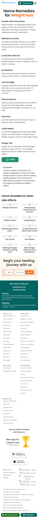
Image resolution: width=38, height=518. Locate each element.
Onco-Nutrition (26, 335)
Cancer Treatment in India (11, 497)
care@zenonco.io (19, 287)
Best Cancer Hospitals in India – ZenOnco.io (16, 510)
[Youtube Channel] (28, 473)
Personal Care (8, 423)
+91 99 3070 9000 (19, 290)
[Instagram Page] (27, 477)
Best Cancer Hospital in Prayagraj (7, 335)
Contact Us (7, 351)
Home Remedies (26, 368)
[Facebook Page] (27, 469)
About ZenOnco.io (9, 316)
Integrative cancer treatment (11, 502)
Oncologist (7, 368)
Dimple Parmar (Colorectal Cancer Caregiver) (16, 500)
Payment (6, 354)
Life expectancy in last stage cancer (14, 489)
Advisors (6, 341)
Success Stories (26, 381)
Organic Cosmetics (10, 420)
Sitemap (5, 477)
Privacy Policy (7, 475)
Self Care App (25, 360)
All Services (25, 316)
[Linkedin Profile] (27, 481)
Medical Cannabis (9, 401)
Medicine (7, 399)
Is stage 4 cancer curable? (11, 492)
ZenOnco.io (7, 470)
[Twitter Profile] (27, 484)
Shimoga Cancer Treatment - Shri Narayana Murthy (18, 494)
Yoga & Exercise (26, 351)
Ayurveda (24, 338)
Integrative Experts (9, 371)
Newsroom (7, 347)
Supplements (8, 410)
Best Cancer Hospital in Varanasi (7, 325)
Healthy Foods (8, 417)
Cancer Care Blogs (27, 377)
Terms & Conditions (9, 472)
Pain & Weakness (27, 332)
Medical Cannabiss (28, 341)
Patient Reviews (8, 344)
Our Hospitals (8, 319)
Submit (29, 272)
